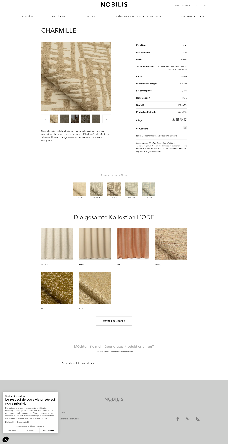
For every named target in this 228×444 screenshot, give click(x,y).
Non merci (12, 431)
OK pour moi (48, 431)
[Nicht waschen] (178, 120)
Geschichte (58, 16)
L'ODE (184, 45)
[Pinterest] (188, 419)
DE (197, 5)
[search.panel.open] (205, 5)
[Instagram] (198, 419)
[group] (54, 119)
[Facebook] (178, 419)
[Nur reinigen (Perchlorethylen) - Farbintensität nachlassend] (182, 120)
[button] (5, 439)
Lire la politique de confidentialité (17, 422)
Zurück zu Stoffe (114, 321)
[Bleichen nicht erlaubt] (174, 120)
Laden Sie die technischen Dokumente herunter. (156, 136)
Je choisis (30, 431)
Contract (90, 16)
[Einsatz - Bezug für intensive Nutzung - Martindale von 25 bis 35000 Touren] (185, 128)
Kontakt (63, 412)
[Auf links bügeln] (185, 120)
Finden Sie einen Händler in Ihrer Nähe (138, 16)
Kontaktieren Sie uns (193, 16)
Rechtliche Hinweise (69, 418)
